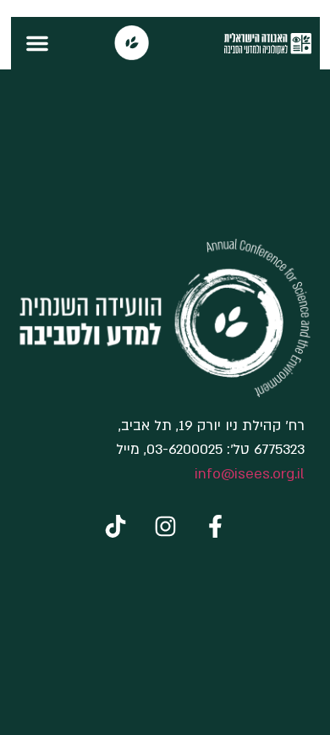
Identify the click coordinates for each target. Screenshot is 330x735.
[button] (37, 43)
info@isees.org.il (250, 474)
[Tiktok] (115, 526)
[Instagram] (165, 526)
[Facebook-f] (215, 526)
